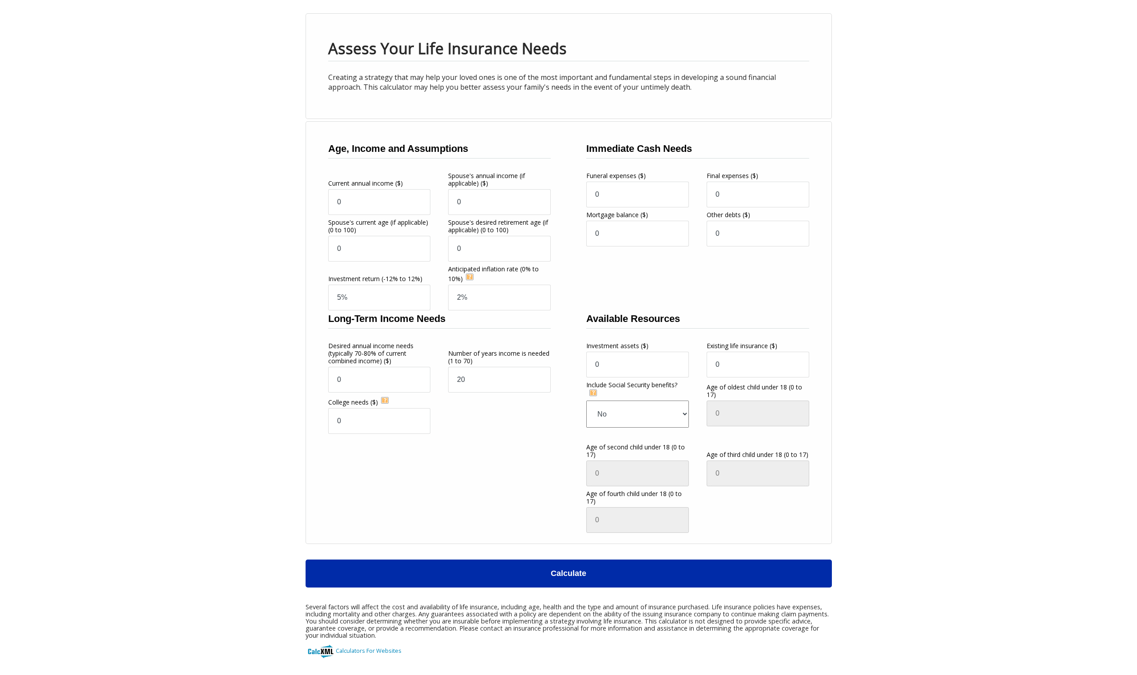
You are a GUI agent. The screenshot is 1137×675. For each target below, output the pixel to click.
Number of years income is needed (498, 357)
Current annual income (365, 183)
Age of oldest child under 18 (754, 391)
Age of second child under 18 (635, 451)
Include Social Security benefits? (631, 385)
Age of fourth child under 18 (634, 497)
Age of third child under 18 (757, 454)
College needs (353, 402)
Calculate (568, 573)
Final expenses (732, 175)
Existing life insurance (742, 345)
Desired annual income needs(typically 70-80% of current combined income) (370, 353)
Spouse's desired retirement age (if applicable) (498, 226)
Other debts (728, 214)
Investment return (375, 278)
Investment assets (617, 345)
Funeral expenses (616, 175)
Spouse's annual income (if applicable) (486, 179)
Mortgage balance (617, 214)
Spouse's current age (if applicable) (378, 226)
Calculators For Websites (369, 651)
